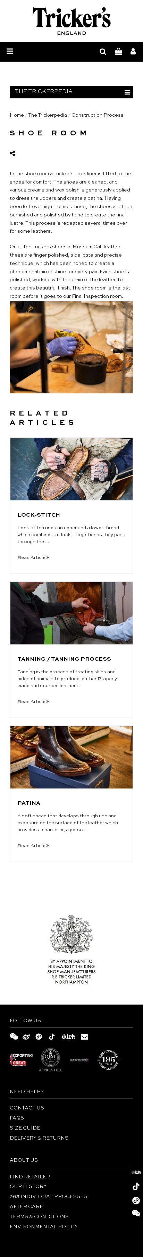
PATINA (28, 803)
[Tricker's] (72, 21)
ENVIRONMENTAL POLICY (44, 1226)
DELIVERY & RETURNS (39, 1138)
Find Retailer (30, 1177)
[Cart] (118, 52)
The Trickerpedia (47, 115)
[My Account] (133, 52)
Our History (28, 1186)
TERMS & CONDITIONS (39, 1216)
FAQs (17, 1118)
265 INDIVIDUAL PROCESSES (48, 1196)
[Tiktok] (136, 1186)
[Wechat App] (136, 1200)
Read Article (32, 557)
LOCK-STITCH (38, 515)
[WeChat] (136, 1215)
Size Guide (25, 1128)
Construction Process (98, 115)
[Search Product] (103, 52)
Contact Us (27, 1108)
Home (17, 115)
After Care (26, 1206)
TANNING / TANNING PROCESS (64, 659)
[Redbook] (136, 1172)
